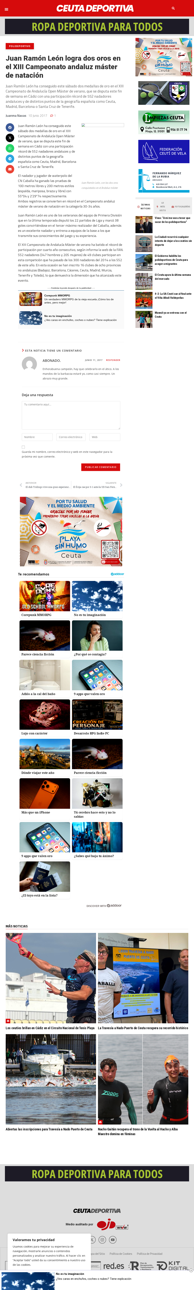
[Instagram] (102, 1240)
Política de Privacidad (149, 1254)
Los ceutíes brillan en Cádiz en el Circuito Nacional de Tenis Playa (50, 1028)
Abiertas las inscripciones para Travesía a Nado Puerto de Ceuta (49, 1129)
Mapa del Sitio (96, 1254)
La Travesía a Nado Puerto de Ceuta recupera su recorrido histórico (143, 1028)
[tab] (144, 206)
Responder (113, 360)
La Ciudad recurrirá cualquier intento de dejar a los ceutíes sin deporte (173, 241)
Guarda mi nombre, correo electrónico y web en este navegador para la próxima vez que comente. (67, 454)
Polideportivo (20, 46)
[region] (49, 1258)
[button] (6, 9)
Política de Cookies (121, 1254)
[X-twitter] (92, 1240)
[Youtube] (113, 1240)
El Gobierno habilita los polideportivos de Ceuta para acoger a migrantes (171, 260)
